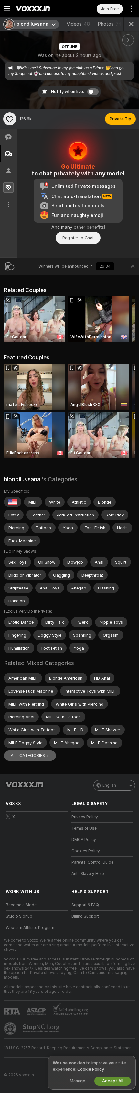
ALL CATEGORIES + (30, 755)
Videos (78, 24)
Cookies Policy (85, 851)
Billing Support (85, 916)
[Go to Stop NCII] (42, 1028)
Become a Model (21, 905)
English (109, 785)
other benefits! (89, 227)
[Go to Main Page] (42, 9)
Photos (110, 24)
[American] (12, 502)
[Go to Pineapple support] (10, 1028)
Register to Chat (78, 237)
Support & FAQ (85, 905)
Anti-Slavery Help (87, 873)
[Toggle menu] (7, 8)
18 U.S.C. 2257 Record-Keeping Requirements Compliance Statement (68, 1048)
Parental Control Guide (92, 862)
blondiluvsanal (23, 479)
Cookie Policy (90, 1069)
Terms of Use (84, 828)
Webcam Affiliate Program (30, 927)
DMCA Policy (83, 839)
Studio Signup (19, 916)
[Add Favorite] (9, 118)
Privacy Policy (84, 817)
